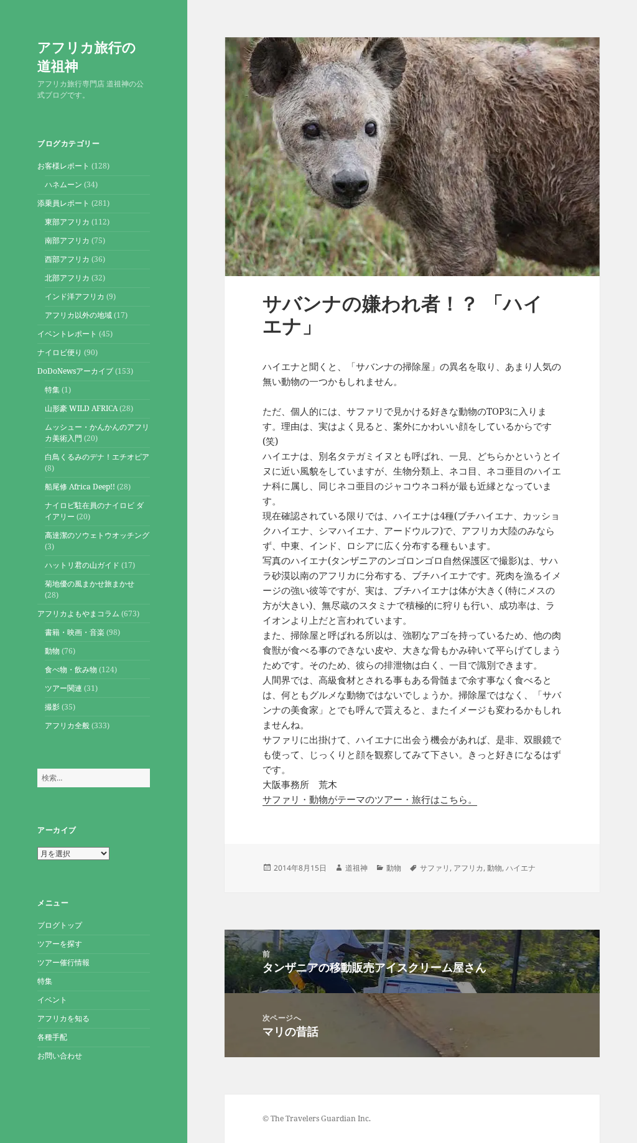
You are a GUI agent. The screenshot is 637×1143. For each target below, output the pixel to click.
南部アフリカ (67, 240)
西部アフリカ (67, 259)
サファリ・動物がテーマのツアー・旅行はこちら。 (370, 799)
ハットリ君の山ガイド (82, 565)
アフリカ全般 (67, 725)
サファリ (435, 868)
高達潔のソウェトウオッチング (97, 535)
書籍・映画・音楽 (75, 632)
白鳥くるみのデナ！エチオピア (97, 456)
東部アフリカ (67, 221)
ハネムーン (63, 184)
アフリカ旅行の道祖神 (86, 56)
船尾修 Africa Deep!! (80, 486)
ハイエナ (521, 868)
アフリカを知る (63, 1018)
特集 (52, 389)
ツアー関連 (63, 688)
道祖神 (356, 868)
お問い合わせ (59, 1055)
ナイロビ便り (59, 352)
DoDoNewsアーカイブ (75, 371)
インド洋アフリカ (75, 296)
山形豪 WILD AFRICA (81, 408)
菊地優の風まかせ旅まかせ (89, 583)
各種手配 (52, 1037)
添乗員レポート (63, 203)
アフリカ (468, 868)
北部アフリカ (67, 277)
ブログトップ (59, 925)
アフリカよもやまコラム (78, 613)
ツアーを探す (59, 943)
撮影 (52, 706)
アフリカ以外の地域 (78, 315)
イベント (52, 999)
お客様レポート (63, 165)
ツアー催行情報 (63, 962)
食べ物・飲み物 (71, 669)
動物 (52, 651)
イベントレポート (67, 333)
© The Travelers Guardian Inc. (317, 1118)
